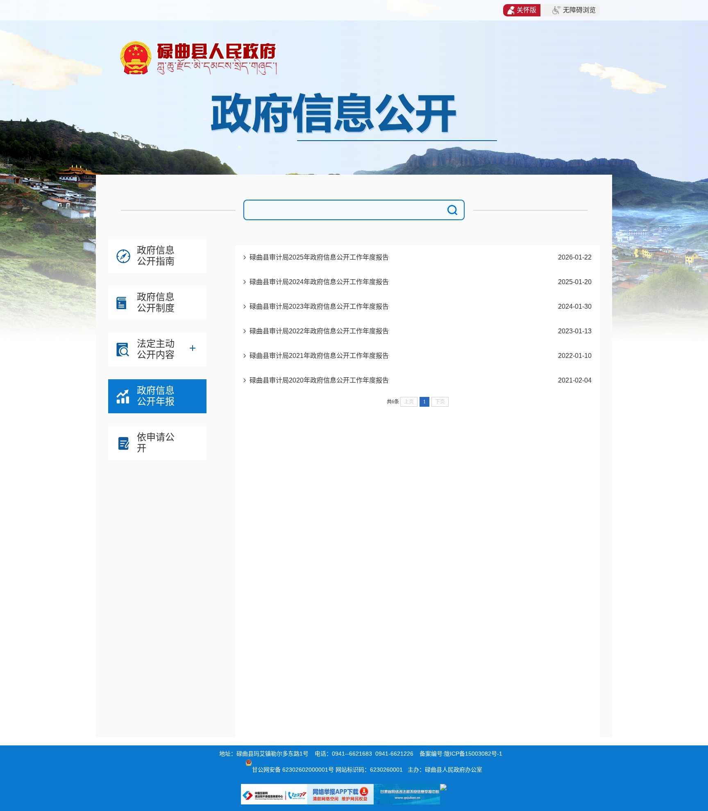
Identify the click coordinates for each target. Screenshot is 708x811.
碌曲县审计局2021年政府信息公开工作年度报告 (319, 355)
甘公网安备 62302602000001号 (293, 769)
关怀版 (526, 10)
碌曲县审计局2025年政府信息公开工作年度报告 (319, 257)
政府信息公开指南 (156, 256)
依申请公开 (156, 442)
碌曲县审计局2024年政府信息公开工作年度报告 (319, 281)
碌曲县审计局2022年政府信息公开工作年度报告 (319, 331)
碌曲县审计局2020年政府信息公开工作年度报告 (319, 380)
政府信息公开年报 (156, 396)
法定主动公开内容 (156, 349)
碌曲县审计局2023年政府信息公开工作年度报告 (319, 306)
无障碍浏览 (579, 10)
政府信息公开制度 (156, 302)
